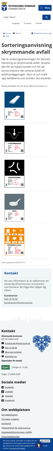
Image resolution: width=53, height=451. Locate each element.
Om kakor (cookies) (10, 419)
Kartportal (6, 423)
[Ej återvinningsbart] (14, 152)
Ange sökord (9, 17)
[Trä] (14, 118)
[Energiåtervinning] (14, 186)
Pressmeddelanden (10, 436)
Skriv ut (18, 33)
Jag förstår (45, 441)
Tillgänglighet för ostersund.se (15, 428)
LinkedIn (28, 391)
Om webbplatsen (9, 414)
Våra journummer (13, 352)
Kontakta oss (11, 356)
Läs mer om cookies (17, 448)
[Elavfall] (14, 255)
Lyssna (8, 33)
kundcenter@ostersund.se (18, 302)
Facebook (28, 387)
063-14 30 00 (11, 299)
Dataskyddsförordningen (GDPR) (16, 432)
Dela (7, 36)
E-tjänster (29, 23)
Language (16, 23)
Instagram (28, 400)
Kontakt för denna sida (43, 33)
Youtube (28, 395)
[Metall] (14, 221)
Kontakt (39, 23)
